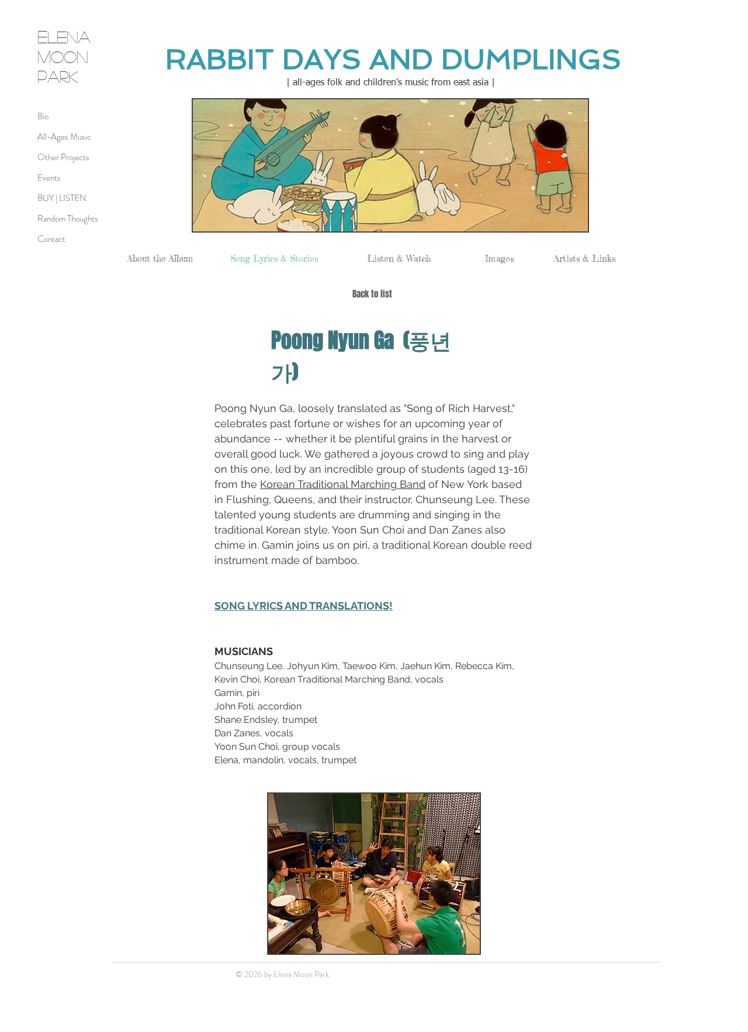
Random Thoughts (67, 218)
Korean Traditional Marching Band (342, 484)
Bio (43, 116)
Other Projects (63, 157)
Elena (64, 36)
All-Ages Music (64, 136)
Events (49, 177)
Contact (51, 239)
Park (57, 76)
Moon (62, 56)
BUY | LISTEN (61, 198)
